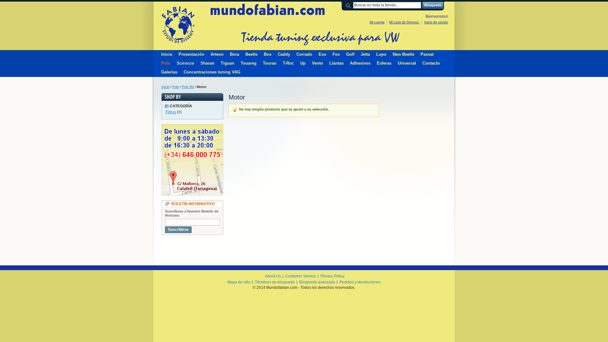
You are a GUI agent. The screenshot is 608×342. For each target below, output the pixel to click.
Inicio (165, 87)
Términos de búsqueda (275, 282)
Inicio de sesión (436, 22)
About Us (273, 276)
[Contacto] (192, 127)
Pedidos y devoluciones (360, 282)
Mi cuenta (377, 22)
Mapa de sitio (238, 282)
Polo (175, 87)
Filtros (171, 112)
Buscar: (349, 5)
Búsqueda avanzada (317, 282)
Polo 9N (188, 87)
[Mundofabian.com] (178, 25)
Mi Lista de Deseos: (404, 22)
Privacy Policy (332, 276)
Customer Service (300, 276)
